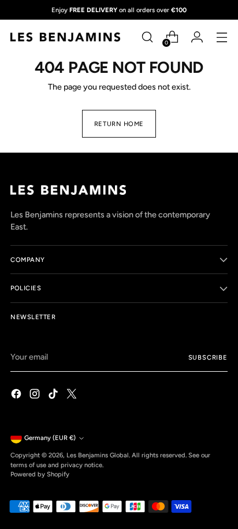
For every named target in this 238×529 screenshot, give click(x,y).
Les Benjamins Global (97, 455)
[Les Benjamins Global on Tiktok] (54, 395)
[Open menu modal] (221, 37)
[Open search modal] (147, 37)
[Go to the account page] (197, 37)
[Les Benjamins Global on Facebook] (17, 395)
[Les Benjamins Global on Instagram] (36, 395)
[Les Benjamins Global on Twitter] (73, 395)
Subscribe (208, 357)
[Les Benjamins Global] (65, 37)
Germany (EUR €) (50, 438)
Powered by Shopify (39, 474)
